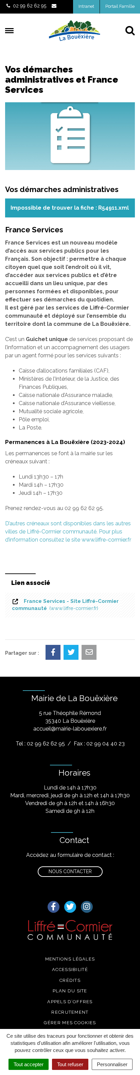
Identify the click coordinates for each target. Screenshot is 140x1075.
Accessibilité (70, 969)
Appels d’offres (70, 1001)
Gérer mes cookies (70, 1022)
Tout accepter (28, 1064)
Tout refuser (70, 1064)
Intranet (86, 6)
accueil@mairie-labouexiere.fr (70, 728)
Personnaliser (112, 1064)
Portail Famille (120, 6)
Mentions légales (70, 959)
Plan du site (70, 990)
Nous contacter (70, 871)
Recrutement (69, 1012)
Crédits (70, 980)
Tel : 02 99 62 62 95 (40, 743)
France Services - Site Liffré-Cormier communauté (65, 604)
